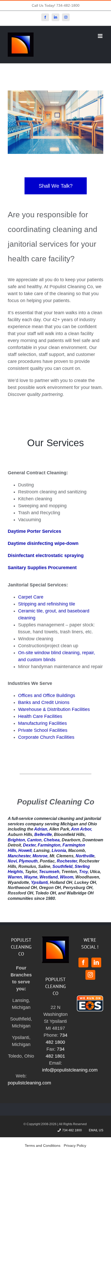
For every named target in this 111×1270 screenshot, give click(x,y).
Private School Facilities (42, 730)
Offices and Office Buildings (46, 695)
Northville (85, 856)
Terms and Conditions (42, 1145)
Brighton (16, 840)
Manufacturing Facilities (42, 723)
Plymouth (28, 861)
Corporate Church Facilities (46, 737)
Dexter (29, 845)
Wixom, (67, 877)
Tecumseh (49, 871)
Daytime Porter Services (34, 531)
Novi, (13, 861)
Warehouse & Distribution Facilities (54, 709)
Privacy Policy (75, 1145)
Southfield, (63, 866)
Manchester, (19, 856)
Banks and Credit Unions (43, 702)
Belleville (43, 834)
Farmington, (49, 845)
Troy (83, 871)
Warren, (15, 877)
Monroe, (41, 856)
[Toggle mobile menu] (100, 36)
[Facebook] (83, 962)
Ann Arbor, (81, 829)
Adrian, (41, 829)
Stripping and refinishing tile (46, 604)
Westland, (49, 877)
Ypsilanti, (40, 882)
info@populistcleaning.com (70, 1070)
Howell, (25, 850)
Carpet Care (30, 597)
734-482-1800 (68, 5)
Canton (34, 840)
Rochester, (67, 861)
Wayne (30, 877)
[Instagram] (90, 975)
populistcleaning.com (29, 1082)
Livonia (59, 850)
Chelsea (52, 840)
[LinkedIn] (96, 962)
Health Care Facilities (40, 716)
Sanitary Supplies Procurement (42, 567)
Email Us (95, 1130)
